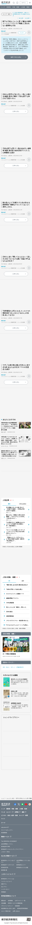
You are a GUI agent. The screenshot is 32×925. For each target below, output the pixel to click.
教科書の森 (4, 870)
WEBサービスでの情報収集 (15, 903)
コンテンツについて (6, 881)
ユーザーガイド (5, 889)
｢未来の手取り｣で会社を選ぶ (14, 589)
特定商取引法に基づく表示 (8, 908)
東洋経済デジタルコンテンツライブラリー (12, 849)
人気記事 (6, 500)
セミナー (8, 812)
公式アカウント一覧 (20, 900)
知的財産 (17, 906)
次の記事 (27, 18)
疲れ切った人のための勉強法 (19, 679)
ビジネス (3, 815)
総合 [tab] (9, 503)
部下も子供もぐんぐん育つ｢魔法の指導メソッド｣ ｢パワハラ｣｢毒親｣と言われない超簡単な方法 (17, 23)
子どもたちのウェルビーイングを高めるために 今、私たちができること (18, 625)
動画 (28, 7)
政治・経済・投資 (13, 815)
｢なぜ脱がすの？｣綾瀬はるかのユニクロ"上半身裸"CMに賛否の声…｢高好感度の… (15, 524)
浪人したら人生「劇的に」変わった (16, 607)
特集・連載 (16, 7)
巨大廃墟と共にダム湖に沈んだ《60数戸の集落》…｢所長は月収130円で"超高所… (15, 509)
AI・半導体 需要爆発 (9, 654)
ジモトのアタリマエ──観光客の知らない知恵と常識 (18, 620)
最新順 (9, 7)
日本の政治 (9, 611)
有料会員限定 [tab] (22, 504)
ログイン (24, 2)
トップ (3, 7)
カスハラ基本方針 (6, 911)
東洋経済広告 (4, 867)
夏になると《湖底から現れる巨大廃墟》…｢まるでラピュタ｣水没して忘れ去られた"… (15, 516)
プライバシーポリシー (7, 906)
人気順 (23, 7)
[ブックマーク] (29, 32)
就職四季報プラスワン (12, 598)
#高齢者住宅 (19, 667)
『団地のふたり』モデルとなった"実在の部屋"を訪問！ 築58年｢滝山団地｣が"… (15, 539)
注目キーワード (8, 662)
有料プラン (4, 884)
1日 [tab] (9, 580)
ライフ (3, 818)
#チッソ (13, 667)
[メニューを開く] (30, 3)
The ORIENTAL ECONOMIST (9, 841)
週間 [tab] (23, 581)
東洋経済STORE (5, 846)
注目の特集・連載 (8, 634)
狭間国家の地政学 (16, 703)
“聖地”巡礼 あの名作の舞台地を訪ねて (17, 585)
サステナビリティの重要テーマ (15, 593)
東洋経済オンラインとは (7, 878)
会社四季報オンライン (7, 844)
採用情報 (10, 900)
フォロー (22, 32)
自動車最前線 (10, 616)
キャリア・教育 (6, 14)
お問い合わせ (16, 911)
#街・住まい (6, 667)
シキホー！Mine (5, 851)
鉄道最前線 (4, 832)
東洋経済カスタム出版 (22, 867)
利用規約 (3, 892)
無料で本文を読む (16, 57)
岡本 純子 (3, 31)
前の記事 (21, 18)
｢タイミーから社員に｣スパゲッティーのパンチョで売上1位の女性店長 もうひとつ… (15, 531)
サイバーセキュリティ (7, 830)
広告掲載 (3, 903)
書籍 (23, 812)
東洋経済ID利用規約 (22, 908)
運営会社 (3, 900)
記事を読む (16, 111)
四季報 (16, 812)
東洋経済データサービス (7, 864)
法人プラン (4, 886)
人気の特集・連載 (9, 577)
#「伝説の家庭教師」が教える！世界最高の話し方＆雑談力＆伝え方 (21, 14)
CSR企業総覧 (10, 602)
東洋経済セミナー (21, 864)
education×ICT (5, 827)
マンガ (3, 812)
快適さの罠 (14, 691)
